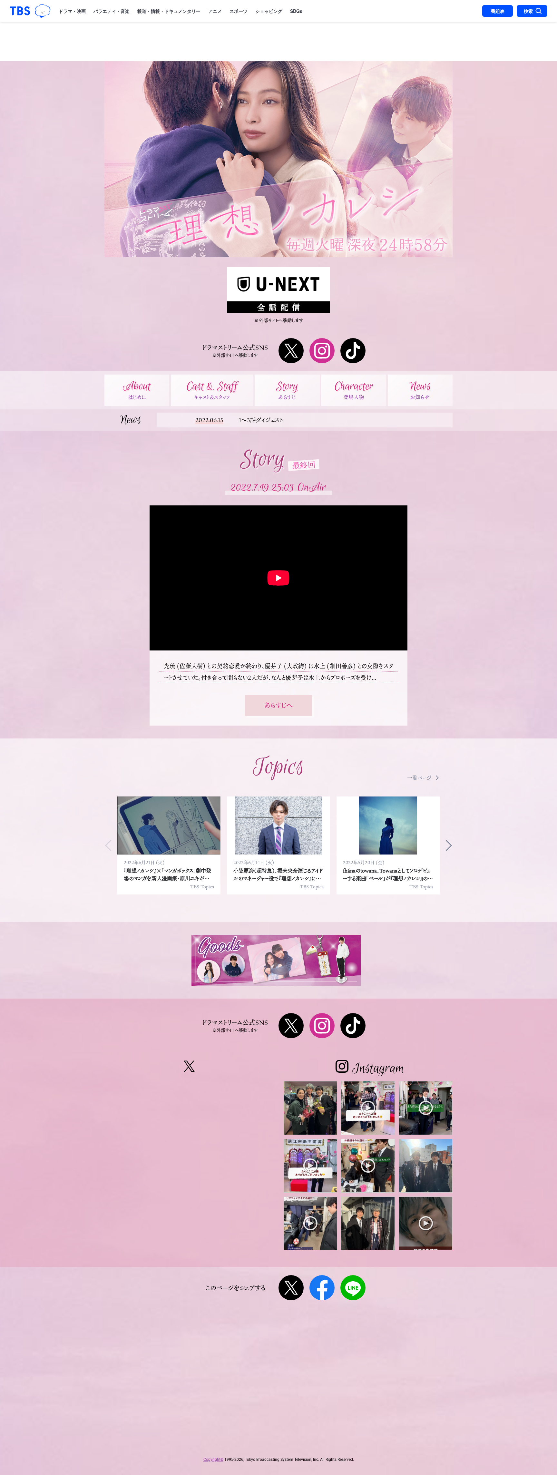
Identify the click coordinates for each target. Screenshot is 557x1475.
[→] (446, 845)
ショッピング (268, 11)
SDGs (296, 11)
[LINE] (353, 1287)
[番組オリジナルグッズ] (276, 960)
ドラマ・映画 (72, 11)
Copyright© (213, 1459)
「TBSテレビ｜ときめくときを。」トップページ (20, 11)
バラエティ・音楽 (111, 11)
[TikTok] (353, 350)
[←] (110, 845)
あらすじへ (278, 705)
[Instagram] (322, 350)
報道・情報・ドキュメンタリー (168, 11)
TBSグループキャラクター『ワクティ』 (42, 11)
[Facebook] (322, 1287)
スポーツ (239, 11)
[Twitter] (291, 350)
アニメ (215, 11)
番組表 (497, 11)
